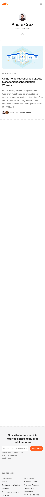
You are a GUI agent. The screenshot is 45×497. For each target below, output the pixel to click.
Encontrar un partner (11, 492)
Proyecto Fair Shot (31, 495)
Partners (5, 489)
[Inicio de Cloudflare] (5, 4)
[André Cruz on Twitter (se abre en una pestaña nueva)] (22, 33)
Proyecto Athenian (31, 485)
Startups (5, 496)
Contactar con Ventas (11, 485)
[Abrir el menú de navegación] (41, 4)
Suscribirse (37, 448)
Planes (4, 481)
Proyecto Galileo (30, 481)
